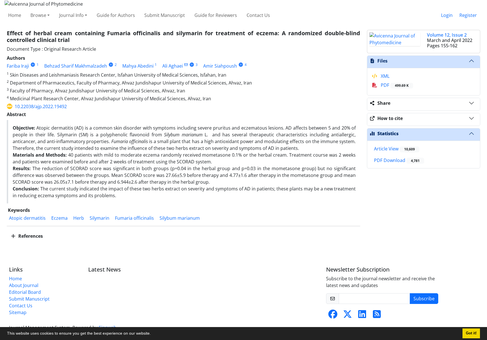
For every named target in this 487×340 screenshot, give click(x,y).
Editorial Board (25, 292)
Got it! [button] (471, 333)
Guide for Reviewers (215, 15)
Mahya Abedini (138, 66)
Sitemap (17, 312)
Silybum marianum (180, 218)
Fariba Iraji (18, 66)
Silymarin (99, 218)
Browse (38, 15)
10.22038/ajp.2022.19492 (41, 106)
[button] (153, 334)
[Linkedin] (362, 316)
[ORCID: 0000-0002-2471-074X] (192, 64)
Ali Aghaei (172, 66)
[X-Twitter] (347, 316)
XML (384, 76)
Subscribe (424, 298)
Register (468, 15)
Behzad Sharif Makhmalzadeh (75, 66)
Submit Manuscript (164, 15)
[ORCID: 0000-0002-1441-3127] (111, 64)
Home (14, 15)
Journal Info (71, 15)
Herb (78, 218)
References (30, 236)
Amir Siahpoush (220, 66)
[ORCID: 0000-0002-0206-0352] (33, 64)
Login (447, 15)
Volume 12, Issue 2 (447, 35)
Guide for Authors (116, 15)
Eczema (59, 218)
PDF (394, 85)
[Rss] (377, 316)
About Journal (23, 285)
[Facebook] (333, 316)
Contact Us (258, 15)
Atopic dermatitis (27, 218)
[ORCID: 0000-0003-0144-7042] (241, 64)
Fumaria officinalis (134, 218)
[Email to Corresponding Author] (186, 64)
